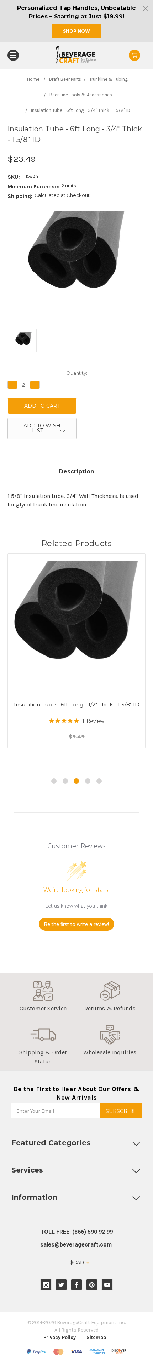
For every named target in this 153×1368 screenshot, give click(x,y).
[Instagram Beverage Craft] (46, 1285)
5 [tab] (99, 781)
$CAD (77, 1262)
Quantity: (76, 373)
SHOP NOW (76, 31)
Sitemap (96, 1337)
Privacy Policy (59, 1337)
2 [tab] (65, 781)
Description (76, 471)
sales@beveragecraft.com (76, 1244)
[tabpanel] (76, 659)
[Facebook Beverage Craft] (77, 1285)
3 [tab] (76, 781)
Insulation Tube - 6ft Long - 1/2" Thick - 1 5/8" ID (76, 704)
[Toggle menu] (13, 55)
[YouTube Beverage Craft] (107, 1285)
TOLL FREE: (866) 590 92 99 (76, 1231)
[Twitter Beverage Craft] (61, 1285)
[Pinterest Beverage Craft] (92, 1285)
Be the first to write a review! (76, 924)
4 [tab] (87, 781)
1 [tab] (54, 781)
